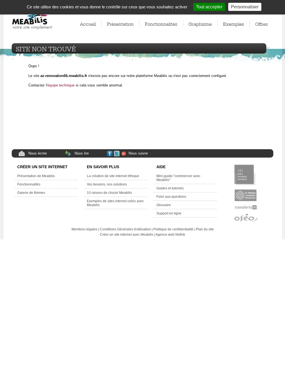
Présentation (120, 23)
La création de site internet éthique (113, 176)
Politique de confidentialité (173, 229)
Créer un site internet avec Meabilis (126, 235)
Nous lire (82, 153)
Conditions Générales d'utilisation (125, 229)
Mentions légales (84, 229)
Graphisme (200, 23)
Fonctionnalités (161, 23)
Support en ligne (168, 213)
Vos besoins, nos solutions (107, 184)
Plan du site (205, 229)
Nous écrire (37, 153)
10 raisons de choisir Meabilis (109, 193)
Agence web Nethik (170, 235)
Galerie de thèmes (31, 193)
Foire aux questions (171, 197)
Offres (261, 23)
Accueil (88, 23)
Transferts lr (246, 207)
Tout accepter (209, 6)
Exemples (233, 23)
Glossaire (163, 205)
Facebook (110, 154)
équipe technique (61, 85)
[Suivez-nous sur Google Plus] (125, 154)
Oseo (246, 218)
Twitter (117, 154)
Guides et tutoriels (170, 188)
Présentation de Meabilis (36, 176)
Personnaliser (245, 6)
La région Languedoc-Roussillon (246, 195)
